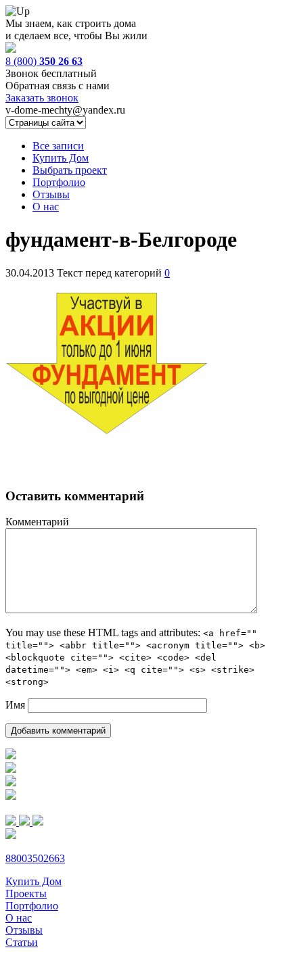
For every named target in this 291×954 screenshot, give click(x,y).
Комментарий (37, 521)
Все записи (58, 145)
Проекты (26, 893)
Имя (15, 705)
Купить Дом (60, 158)
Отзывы (51, 194)
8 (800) (44, 61)
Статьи (21, 942)
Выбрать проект (69, 170)
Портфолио (58, 182)
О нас (45, 206)
